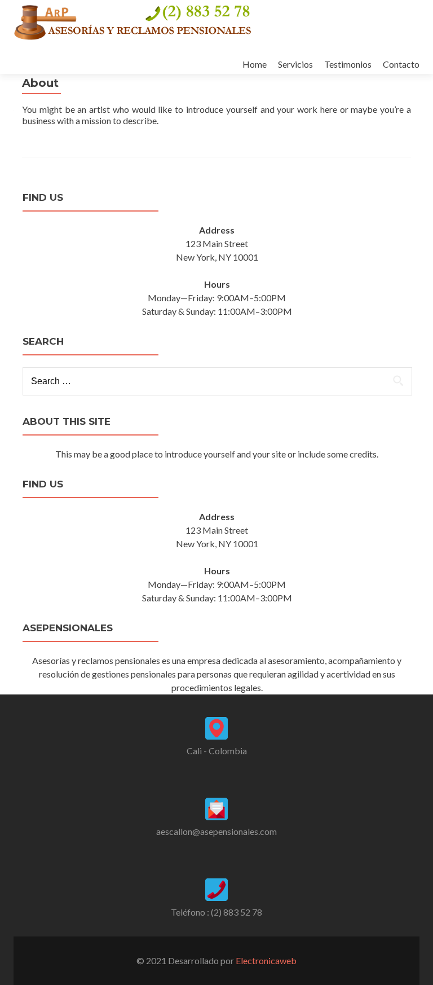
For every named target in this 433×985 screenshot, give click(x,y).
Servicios (295, 64)
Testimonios (348, 64)
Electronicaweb (266, 960)
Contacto (401, 64)
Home (254, 64)
